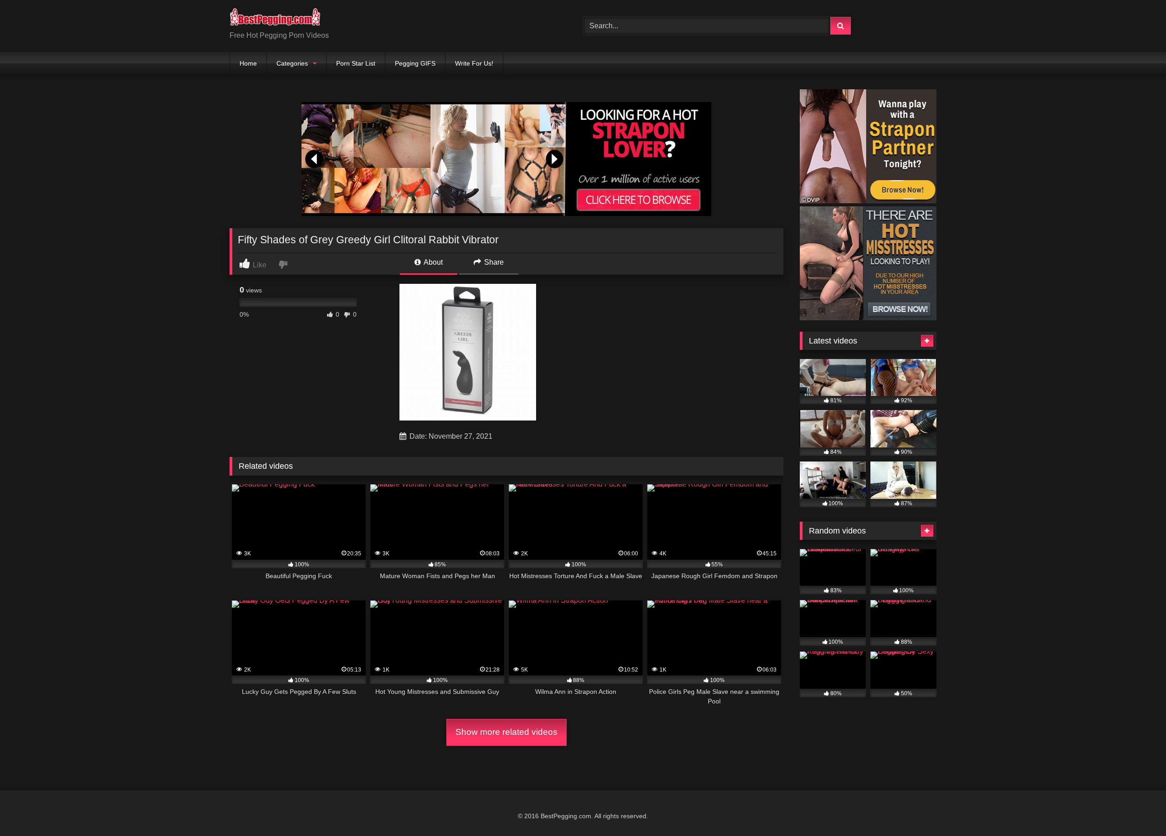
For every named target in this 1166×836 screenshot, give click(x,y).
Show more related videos (506, 732)
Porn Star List (355, 63)
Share (493, 262)
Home (248, 63)
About (432, 262)
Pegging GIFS (415, 63)
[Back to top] (1138, 809)
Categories (292, 63)
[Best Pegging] (275, 18)
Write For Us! (474, 63)
